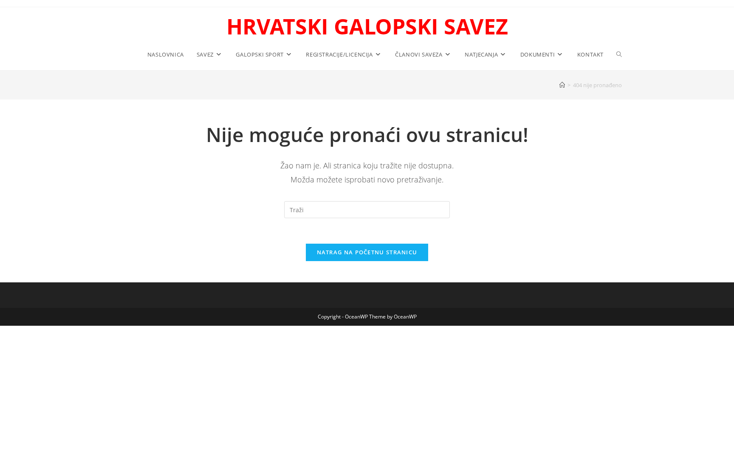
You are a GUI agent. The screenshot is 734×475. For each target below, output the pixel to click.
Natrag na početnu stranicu (367, 252)
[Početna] (562, 85)
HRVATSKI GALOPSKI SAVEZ (367, 26)
